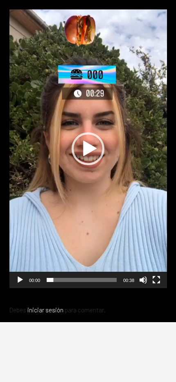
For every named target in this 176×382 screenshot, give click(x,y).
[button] (88, 148)
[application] (88, 148)
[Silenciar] (143, 280)
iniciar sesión (45, 310)
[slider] (82, 280)
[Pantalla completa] (156, 280)
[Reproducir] (20, 280)
